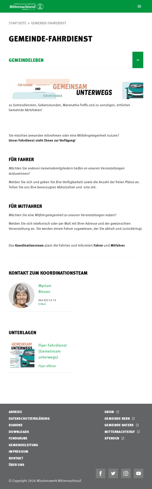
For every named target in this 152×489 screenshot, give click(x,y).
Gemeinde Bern (117, 418)
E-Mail (42, 304)
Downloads (19, 431)
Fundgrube (18, 438)
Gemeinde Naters (119, 424)
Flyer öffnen (47, 365)
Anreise (15, 411)
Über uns (16, 464)
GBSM (109, 411)
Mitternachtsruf (120, 431)
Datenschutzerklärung (29, 418)
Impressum (18, 451)
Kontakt (16, 458)
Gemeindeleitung (23, 444)
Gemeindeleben (26, 59)
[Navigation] (139, 6)
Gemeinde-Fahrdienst (48, 23)
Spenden (112, 438)
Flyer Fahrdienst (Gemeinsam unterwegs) (52, 351)
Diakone (16, 424)
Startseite (17, 23)
